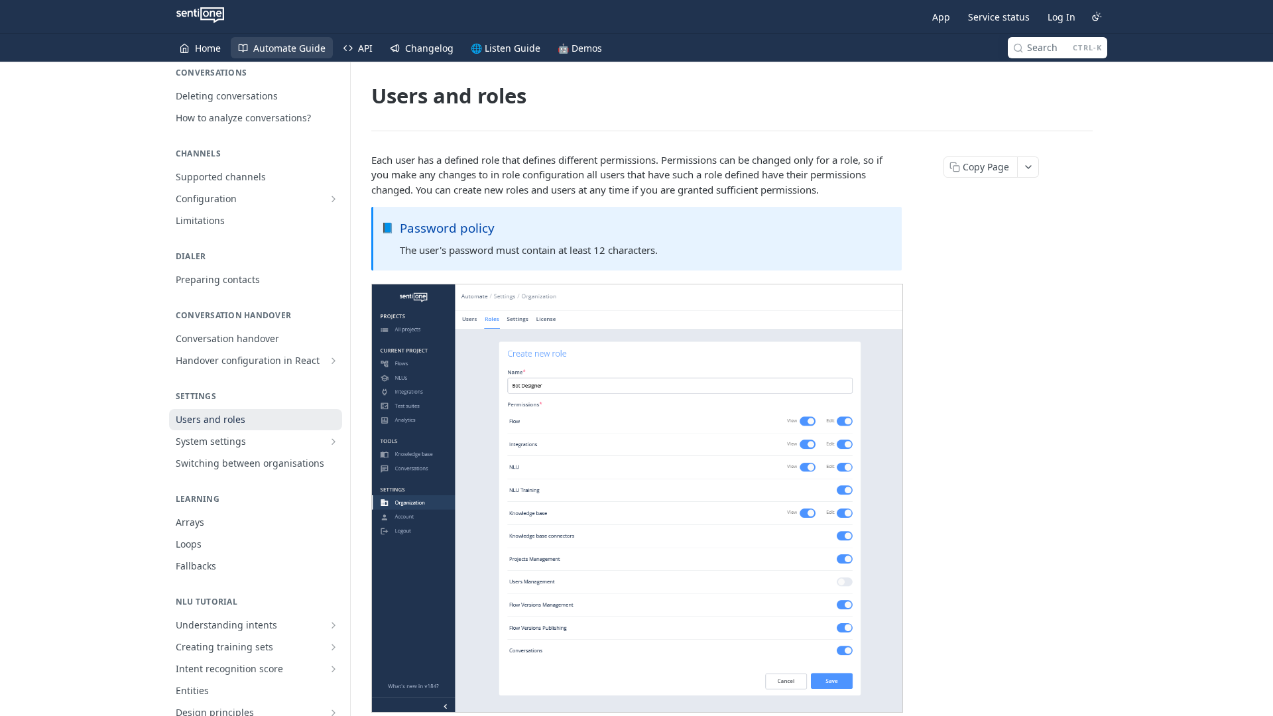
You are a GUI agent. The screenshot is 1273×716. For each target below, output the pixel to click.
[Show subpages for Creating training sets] (333, 647)
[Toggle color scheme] (1096, 16)
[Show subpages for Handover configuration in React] (333, 360)
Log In (1061, 17)
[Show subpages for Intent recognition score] (333, 669)
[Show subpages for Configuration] (333, 199)
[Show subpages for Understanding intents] (333, 625)
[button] (636, 498)
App (941, 17)
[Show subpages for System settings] (333, 441)
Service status (999, 17)
